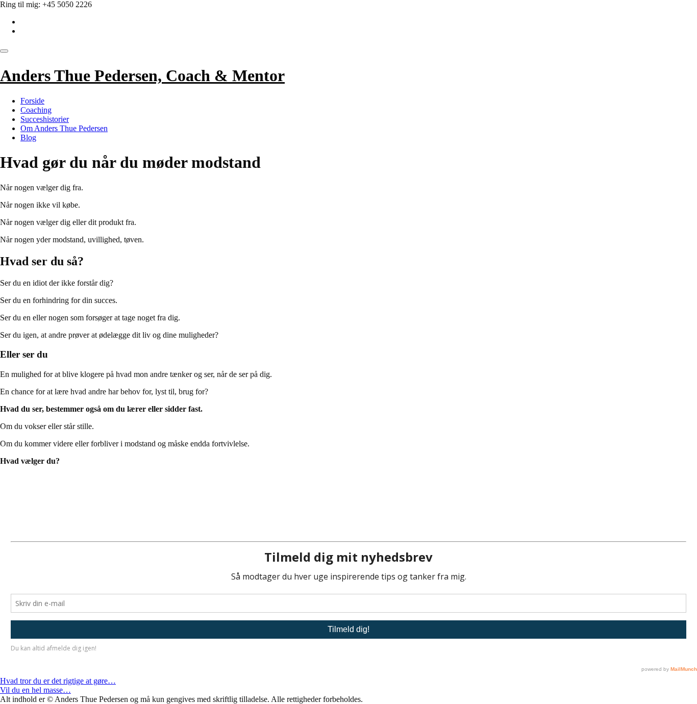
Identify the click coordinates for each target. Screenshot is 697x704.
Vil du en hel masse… (35, 690)
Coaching (36, 110)
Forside (32, 100)
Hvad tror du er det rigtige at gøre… (58, 680)
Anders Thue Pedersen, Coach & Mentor (142, 75)
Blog (28, 137)
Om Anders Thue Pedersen (64, 128)
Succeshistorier (44, 119)
